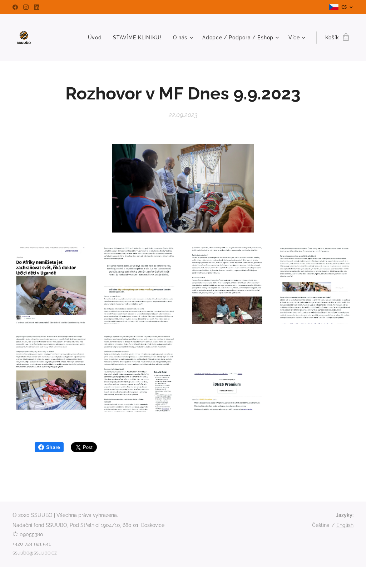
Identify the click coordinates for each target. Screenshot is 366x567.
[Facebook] (15, 7)
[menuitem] (97, 38)
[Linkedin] (36, 7)
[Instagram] (25, 7)
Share (53, 447)
